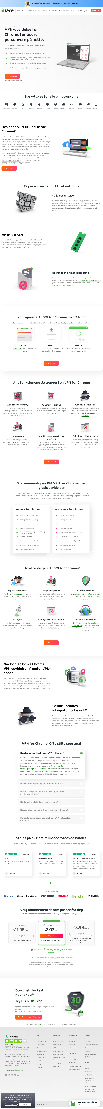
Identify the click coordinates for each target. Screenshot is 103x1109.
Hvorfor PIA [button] (28, 11)
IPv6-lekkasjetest (74, 1069)
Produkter (11, 26)
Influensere (73, 1048)
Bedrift (87, 1035)
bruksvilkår (42, 1024)
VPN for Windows (58, 1041)
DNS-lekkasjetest (74, 1063)
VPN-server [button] (62, 11)
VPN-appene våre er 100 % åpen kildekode (85, 594)
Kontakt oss (89, 1072)
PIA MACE (53, 413)
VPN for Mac (57, 1044)
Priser (39, 1048)
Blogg (39, 1064)
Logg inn (39, 1067)
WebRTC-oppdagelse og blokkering (91, 414)
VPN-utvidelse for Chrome (59, 1059)
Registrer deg (17, 348)
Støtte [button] (72, 11)
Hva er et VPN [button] (20, 11)
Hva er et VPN (41, 1041)
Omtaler (87, 1051)
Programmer (73, 1035)
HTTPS (15, 442)
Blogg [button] (67, 11)
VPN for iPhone (58, 1054)
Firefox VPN (57, 1063)
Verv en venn (73, 1041)
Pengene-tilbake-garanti (90, 1055)
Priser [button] (34, 11)
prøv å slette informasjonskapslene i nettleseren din (42, 767)
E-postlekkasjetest (75, 1066)
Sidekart (87, 1048)
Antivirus (40, 1061)
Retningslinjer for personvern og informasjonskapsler (91, 1080)
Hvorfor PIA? (41, 1044)
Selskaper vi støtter (91, 1044)
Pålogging (79, 10)
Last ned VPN (41, 1058)
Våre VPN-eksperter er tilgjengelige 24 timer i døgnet (85, 624)
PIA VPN (40, 1035)
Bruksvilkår (88, 1075)
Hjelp (87, 1063)
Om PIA (87, 1041)
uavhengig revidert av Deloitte (89, 280)
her (88, 843)
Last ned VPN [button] (52, 11)
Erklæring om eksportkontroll (90, 1090)
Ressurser (72, 1054)
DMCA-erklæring (90, 1086)
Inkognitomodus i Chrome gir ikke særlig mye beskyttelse (72, 716)
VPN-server (41, 1054)
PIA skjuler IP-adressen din (13, 594)
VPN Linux (56, 1048)
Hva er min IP (73, 1060)
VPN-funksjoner (42, 1051)
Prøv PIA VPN (96, 10)
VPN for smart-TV (58, 1066)
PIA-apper (56, 1035)
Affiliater (72, 1044)
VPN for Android (58, 1051)
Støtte (87, 1068)
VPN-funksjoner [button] (42, 11)
